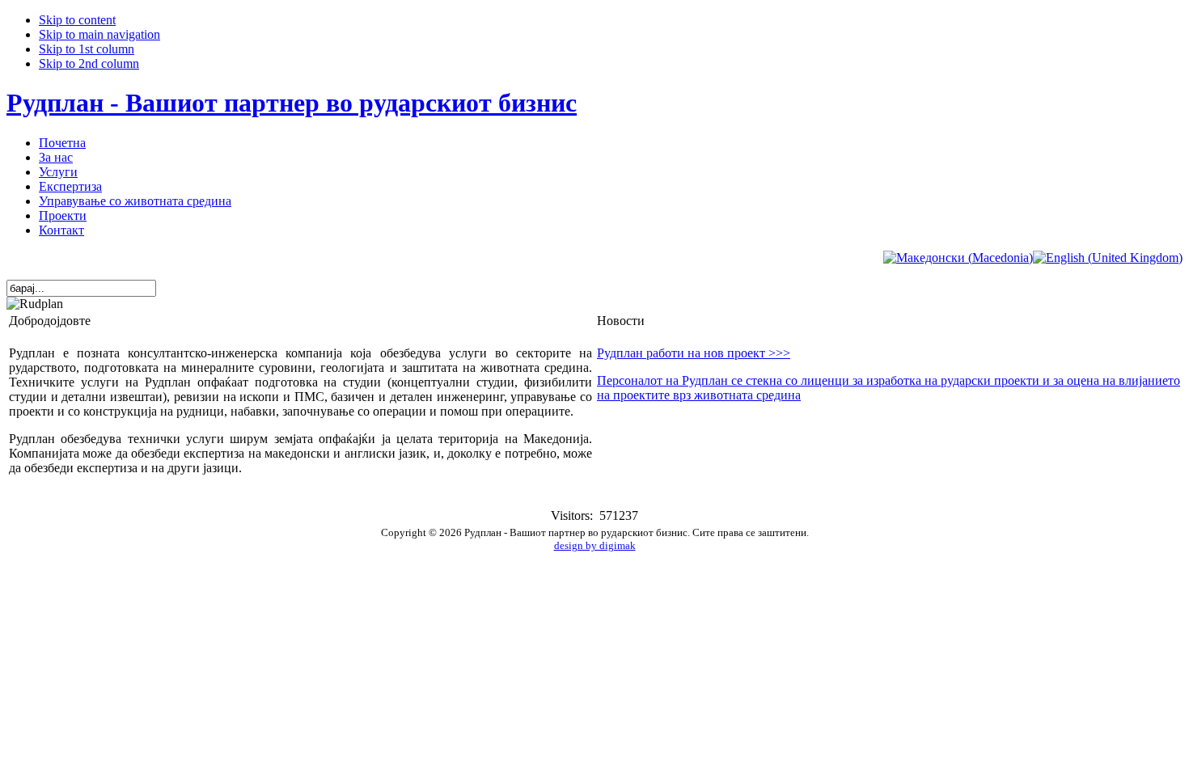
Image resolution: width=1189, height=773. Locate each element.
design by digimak (595, 545)
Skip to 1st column (86, 49)
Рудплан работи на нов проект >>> (693, 353)
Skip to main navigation (99, 34)
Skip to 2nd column (89, 63)
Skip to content (77, 20)
